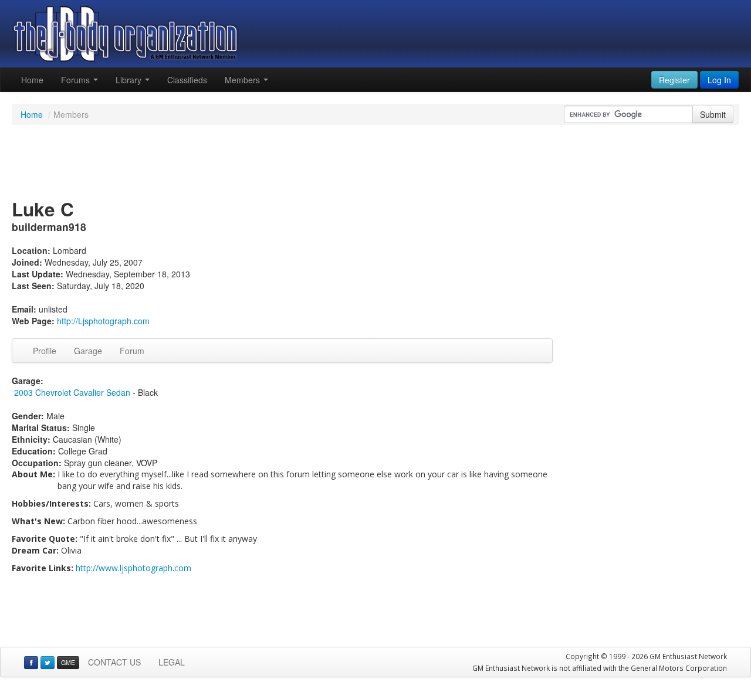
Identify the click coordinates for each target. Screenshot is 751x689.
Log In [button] (719, 80)
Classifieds (187, 80)
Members (243, 80)
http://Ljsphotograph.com (103, 321)
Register (674, 80)
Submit (713, 114)
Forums (76, 80)
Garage (88, 351)
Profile (44, 351)
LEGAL (171, 662)
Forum (132, 351)
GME (68, 662)
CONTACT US (114, 662)
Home (32, 80)
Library (130, 80)
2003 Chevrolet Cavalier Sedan (72, 392)
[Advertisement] (375, 163)
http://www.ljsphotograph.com (133, 567)
